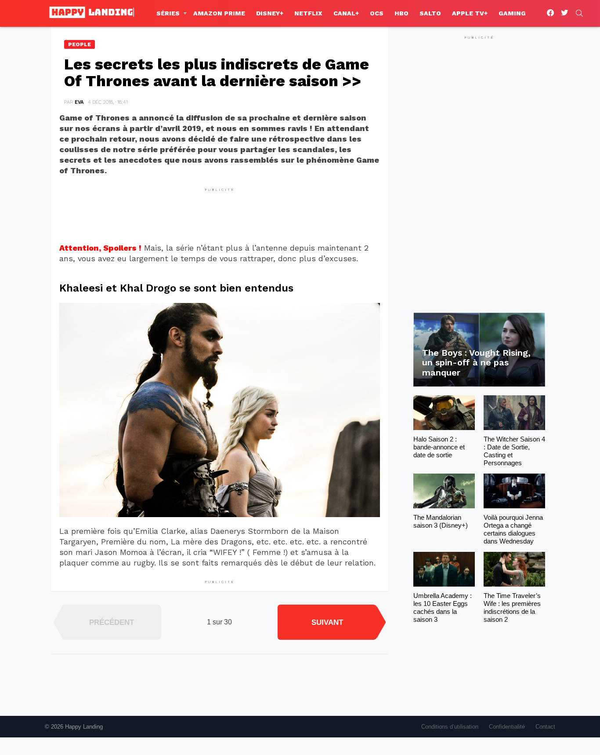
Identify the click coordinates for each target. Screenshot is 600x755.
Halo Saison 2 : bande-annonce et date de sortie (439, 447)
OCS (376, 13)
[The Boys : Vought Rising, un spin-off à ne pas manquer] (479, 350)
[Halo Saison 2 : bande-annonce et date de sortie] (444, 412)
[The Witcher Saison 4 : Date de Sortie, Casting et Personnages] (514, 412)
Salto (430, 13)
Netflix (308, 13)
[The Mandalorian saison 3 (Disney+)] (444, 491)
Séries (168, 13)
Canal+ (346, 13)
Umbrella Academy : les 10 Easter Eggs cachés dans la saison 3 (442, 607)
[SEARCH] (579, 13)
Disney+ (269, 13)
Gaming (512, 13)
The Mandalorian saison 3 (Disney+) (440, 521)
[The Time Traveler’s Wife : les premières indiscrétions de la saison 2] (514, 569)
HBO (401, 13)
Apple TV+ (470, 13)
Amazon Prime (219, 13)
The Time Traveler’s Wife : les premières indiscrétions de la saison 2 (512, 607)
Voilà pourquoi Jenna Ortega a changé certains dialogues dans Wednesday (513, 529)
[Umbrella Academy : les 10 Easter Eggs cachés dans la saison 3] (444, 569)
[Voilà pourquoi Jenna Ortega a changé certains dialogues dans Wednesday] (514, 491)
